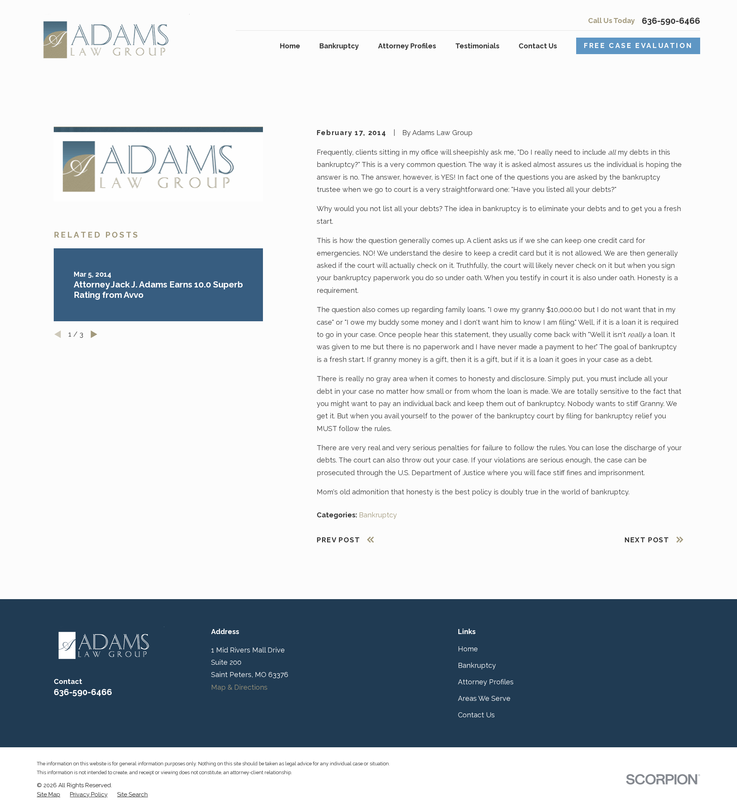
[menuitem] (48, 795)
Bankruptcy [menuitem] (339, 46)
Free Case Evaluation (638, 45)
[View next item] (94, 334)
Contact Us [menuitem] (538, 46)
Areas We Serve (484, 698)
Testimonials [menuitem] (477, 46)
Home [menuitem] (290, 46)
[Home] (113, 36)
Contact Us (476, 715)
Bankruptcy (378, 515)
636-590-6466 (671, 21)
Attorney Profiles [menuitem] (407, 46)
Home (468, 649)
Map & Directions (239, 687)
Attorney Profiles (486, 682)
